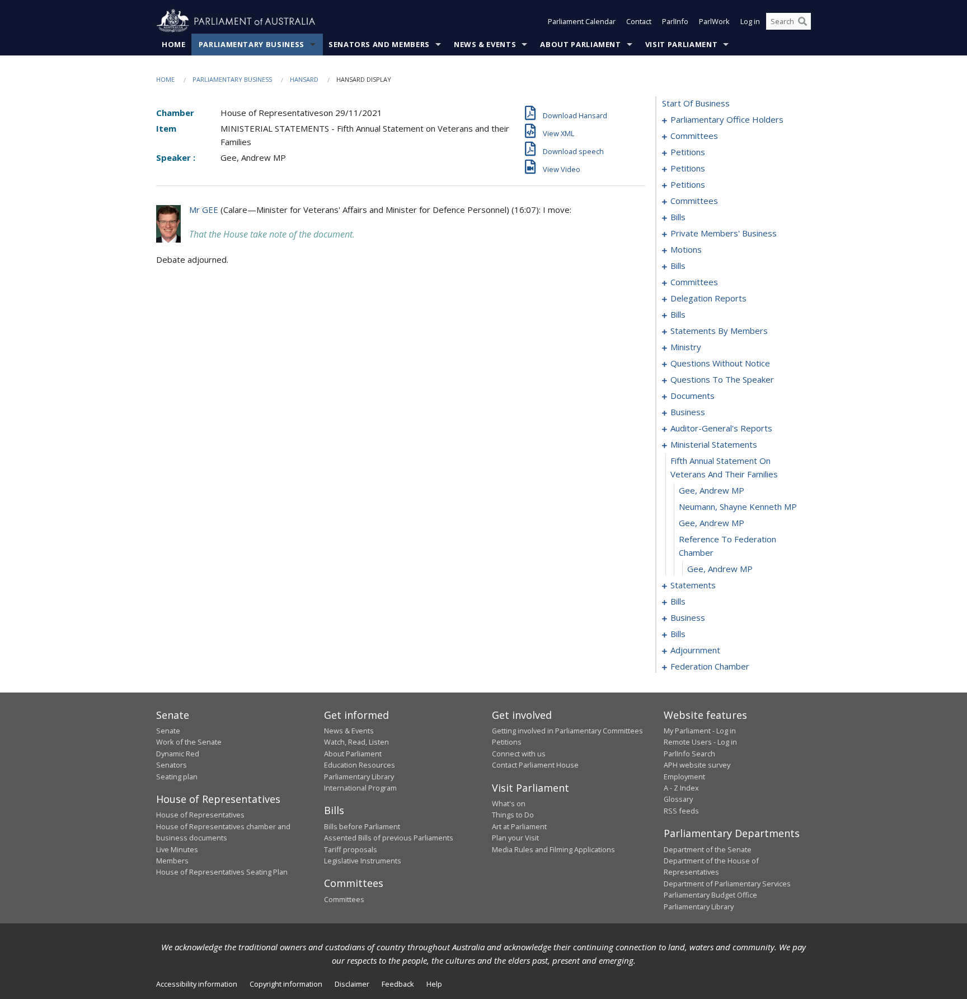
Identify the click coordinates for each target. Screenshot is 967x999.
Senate (168, 731)
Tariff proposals (350, 849)
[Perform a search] (802, 21)
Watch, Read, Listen (356, 742)
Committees (344, 899)
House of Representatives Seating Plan (222, 872)
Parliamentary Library (359, 777)
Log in (750, 21)
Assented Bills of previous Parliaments (388, 838)
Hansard (304, 79)
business (687, 411)
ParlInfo (675, 21)
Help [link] (434, 984)
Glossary (678, 799)
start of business (696, 103)
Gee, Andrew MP (711, 490)
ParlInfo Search (689, 754)
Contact (638, 21)
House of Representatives (200, 815)
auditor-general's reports (721, 428)
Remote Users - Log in (700, 742)
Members (172, 861)
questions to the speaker (722, 379)
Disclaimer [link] (352, 984)
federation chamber (709, 666)
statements (693, 585)
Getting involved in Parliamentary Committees (567, 731)
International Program (360, 788)
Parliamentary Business (251, 44)
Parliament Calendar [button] (582, 21)
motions (686, 249)
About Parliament (580, 44)
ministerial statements (713, 444)
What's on (508, 803)
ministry (685, 346)
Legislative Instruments (362, 861)
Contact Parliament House (535, 765)
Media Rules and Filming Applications (553, 849)
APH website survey (697, 765)
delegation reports (708, 298)
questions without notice (720, 363)
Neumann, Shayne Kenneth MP (738, 506)
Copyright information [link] (286, 984)
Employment (684, 777)
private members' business (723, 233)
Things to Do (513, 815)
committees (694, 135)
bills (678, 216)
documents (692, 395)
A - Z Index (681, 788)
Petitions (507, 742)
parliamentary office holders (726, 119)
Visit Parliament (681, 44)
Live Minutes (177, 849)
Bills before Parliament (362, 826)
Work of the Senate (189, 742)
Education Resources (359, 765)
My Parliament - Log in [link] (700, 731)
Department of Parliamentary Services (727, 884)
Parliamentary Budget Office (710, 895)
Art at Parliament (519, 826)
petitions (687, 151)
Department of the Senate (708, 849)
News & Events (485, 44)
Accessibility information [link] (196, 984)
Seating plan (177, 777)
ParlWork (714, 21)
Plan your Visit (515, 838)
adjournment (695, 650)
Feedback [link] (398, 984)
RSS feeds (681, 811)
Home (174, 44)
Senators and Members (379, 44)
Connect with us (519, 754)
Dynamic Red (177, 754)
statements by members (719, 330)
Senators (171, 765)
